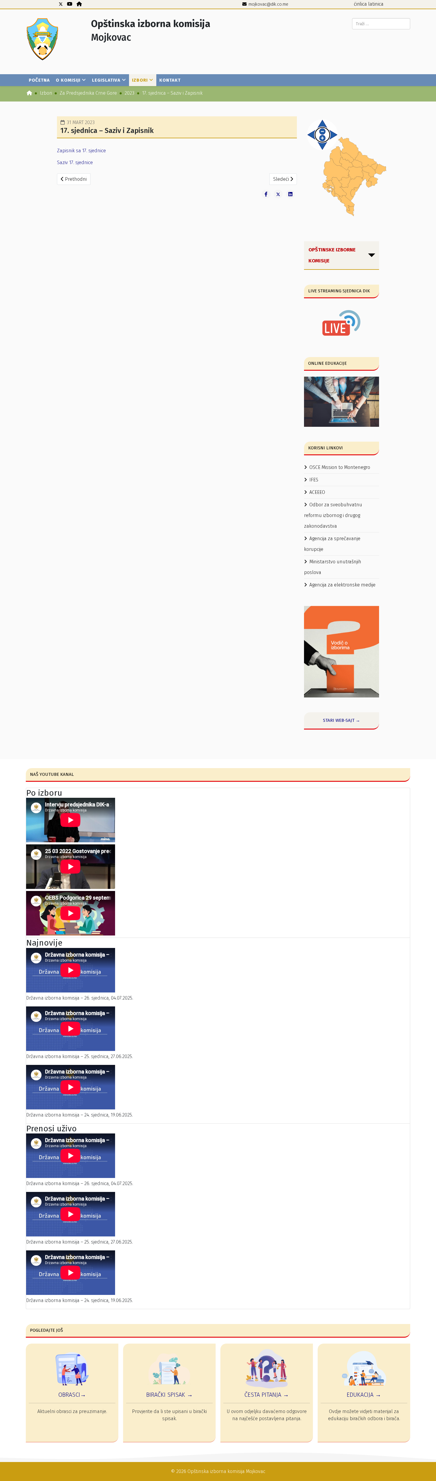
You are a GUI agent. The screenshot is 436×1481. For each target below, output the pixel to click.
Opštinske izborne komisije (332, 255)
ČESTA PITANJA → (266, 1394)
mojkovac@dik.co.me (268, 4)
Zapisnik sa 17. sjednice (81, 150)
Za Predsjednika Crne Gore (88, 93)
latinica (376, 4)
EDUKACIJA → (364, 1394)
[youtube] (69, 4)
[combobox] (381, 23)
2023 (129, 93)
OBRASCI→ (72, 1394)
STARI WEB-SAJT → (341, 720)
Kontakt (170, 80)
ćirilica (360, 4)
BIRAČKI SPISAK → (169, 1394)
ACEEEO (317, 492)
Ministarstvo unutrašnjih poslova (332, 567)
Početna (39, 80)
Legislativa (106, 80)
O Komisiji (68, 80)
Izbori (140, 80)
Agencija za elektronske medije (342, 585)
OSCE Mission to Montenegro (339, 467)
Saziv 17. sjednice (75, 162)
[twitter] (61, 4)
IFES (313, 480)
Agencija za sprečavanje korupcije (332, 544)
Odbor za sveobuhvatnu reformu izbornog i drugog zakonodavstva (333, 515)
